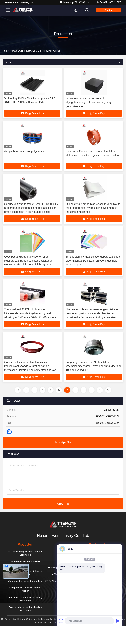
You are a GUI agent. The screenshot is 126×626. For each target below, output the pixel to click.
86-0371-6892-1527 (110, 2)
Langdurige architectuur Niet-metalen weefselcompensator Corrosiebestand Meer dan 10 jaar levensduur (94, 366)
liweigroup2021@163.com (76, 2)
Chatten (108, 10)
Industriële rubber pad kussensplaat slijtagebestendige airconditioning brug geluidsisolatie (88, 102)
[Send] (117, 620)
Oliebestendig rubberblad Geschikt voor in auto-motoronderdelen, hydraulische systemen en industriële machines (93, 208)
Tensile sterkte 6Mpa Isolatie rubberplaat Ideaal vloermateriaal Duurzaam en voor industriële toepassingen (93, 260)
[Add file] (61, 620)
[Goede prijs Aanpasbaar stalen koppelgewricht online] (32, 135)
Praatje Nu (63, 442)
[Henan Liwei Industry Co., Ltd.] (22, 10)
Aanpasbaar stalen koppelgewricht (24, 151)
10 (91, 390)
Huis (5, 50)
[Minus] (118, 549)
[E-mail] (9, 432)
